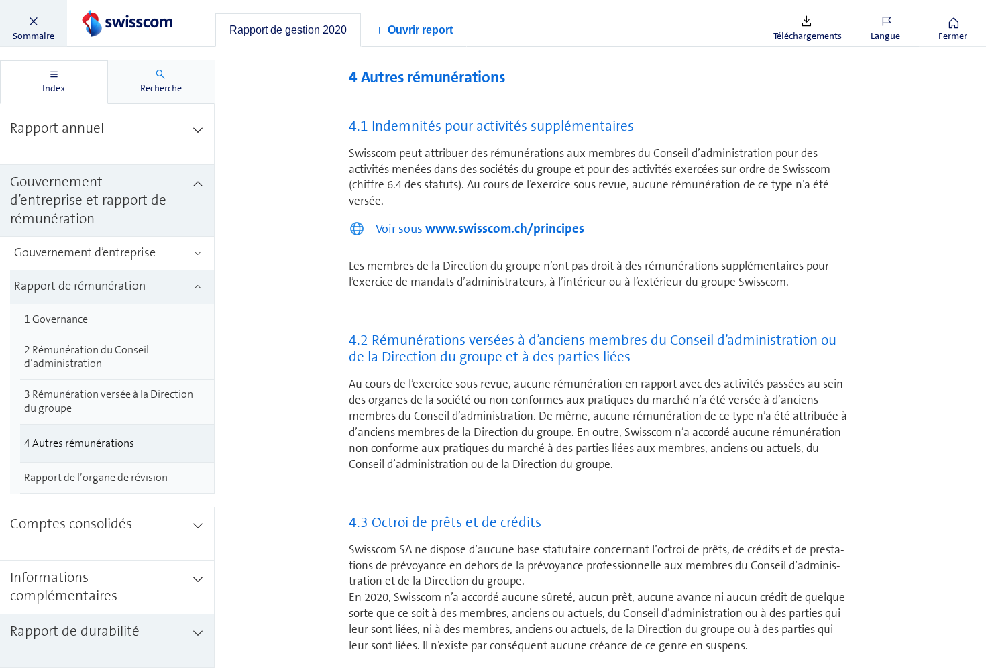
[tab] (288, 30)
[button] (33, 23)
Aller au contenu (100, 8)
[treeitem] (107, 138)
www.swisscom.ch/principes (504, 228)
